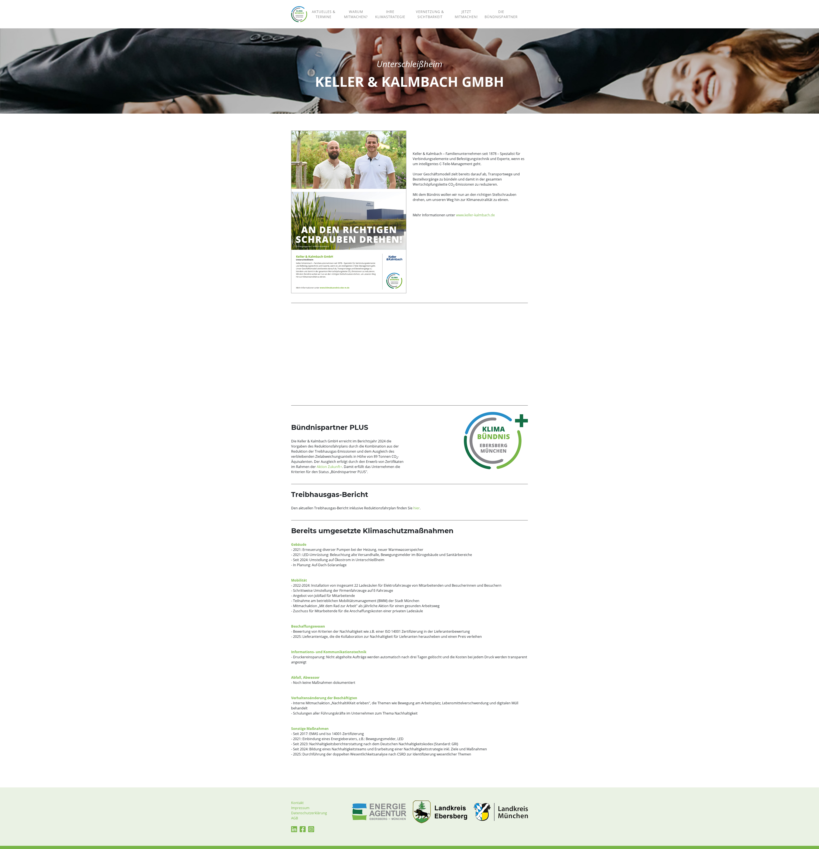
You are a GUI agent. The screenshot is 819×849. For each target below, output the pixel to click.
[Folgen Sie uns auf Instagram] (311, 830)
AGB (294, 818)
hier (416, 508)
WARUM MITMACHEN (356, 14)
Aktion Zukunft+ (329, 466)
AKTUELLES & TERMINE (323, 14)
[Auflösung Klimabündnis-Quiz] (524, 9)
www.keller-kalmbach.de (475, 215)
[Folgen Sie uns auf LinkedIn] (294, 830)
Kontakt (297, 802)
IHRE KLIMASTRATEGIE (390, 14)
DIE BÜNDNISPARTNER (501, 14)
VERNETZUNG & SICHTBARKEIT (430, 14)
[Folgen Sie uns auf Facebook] (303, 830)
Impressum (300, 808)
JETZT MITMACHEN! (466, 14)
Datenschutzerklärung (309, 813)
